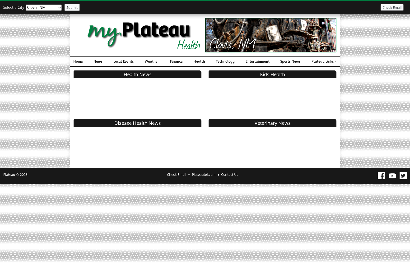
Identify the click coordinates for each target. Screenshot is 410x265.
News (97, 61)
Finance (176, 61)
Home (78, 61)
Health (199, 61)
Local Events (123, 61)
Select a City (13, 7)
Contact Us (229, 174)
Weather (152, 61)
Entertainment (258, 61)
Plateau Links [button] (323, 61)
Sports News (290, 61)
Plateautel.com (203, 174)
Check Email (392, 7)
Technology (225, 61)
